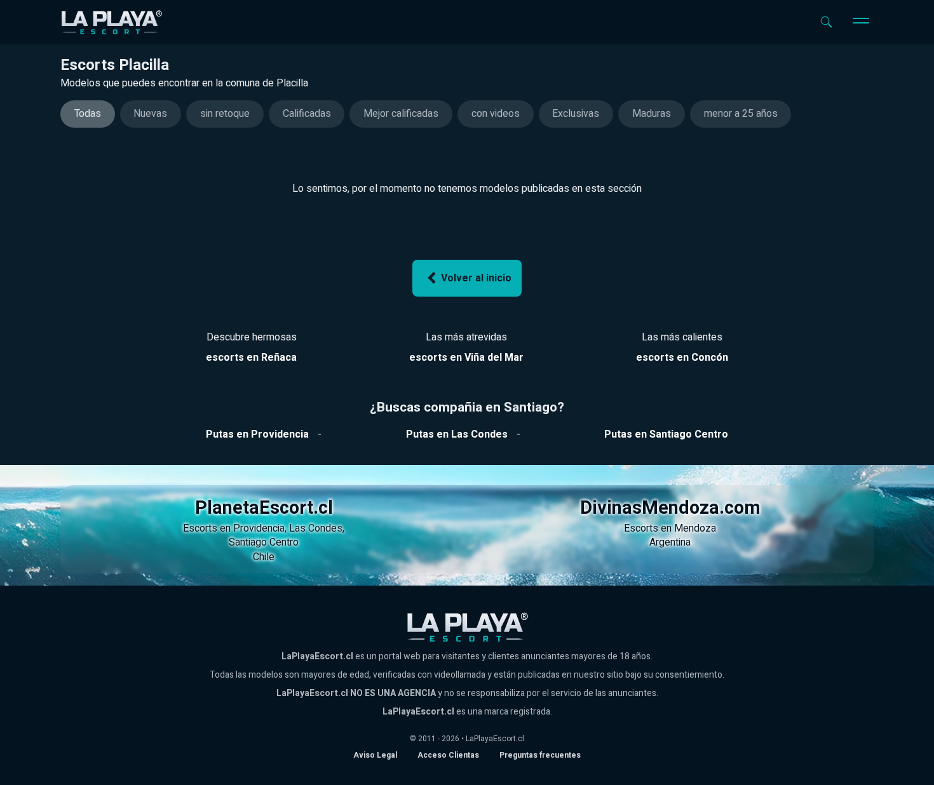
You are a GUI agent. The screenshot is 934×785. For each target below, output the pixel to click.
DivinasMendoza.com (670, 508)
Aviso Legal (375, 755)
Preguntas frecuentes (540, 755)
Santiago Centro (264, 542)
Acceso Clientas (448, 755)
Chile (263, 557)
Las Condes (315, 528)
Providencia (259, 528)
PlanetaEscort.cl (264, 508)
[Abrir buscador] (826, 22)
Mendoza (695, 528)
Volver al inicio (476, 278)
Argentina (670, 542)
